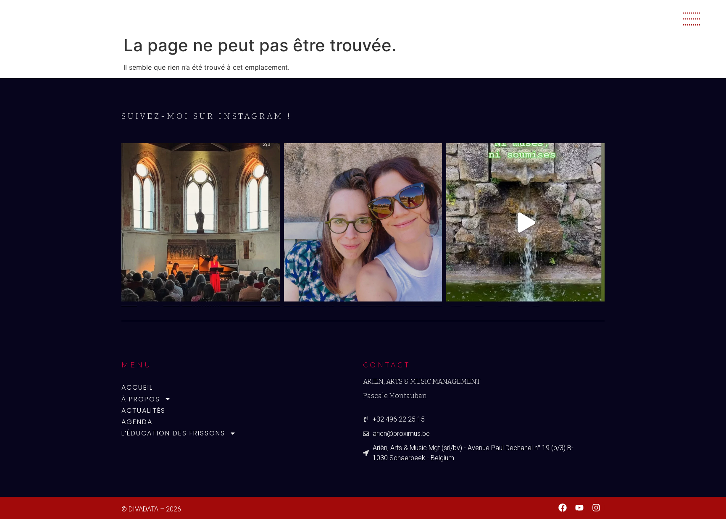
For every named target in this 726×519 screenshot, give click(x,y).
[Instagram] (596, 507)
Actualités (143, 410)
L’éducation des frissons (173, 433)
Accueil (137, 387)
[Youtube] (579, 507)
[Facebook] (562, 507)
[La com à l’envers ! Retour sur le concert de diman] (200, 222)
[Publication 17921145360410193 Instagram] (525, 222)
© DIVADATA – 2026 (151, 509)
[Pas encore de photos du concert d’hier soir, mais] (363, 222)
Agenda (137, 422)
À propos (140, 399)
